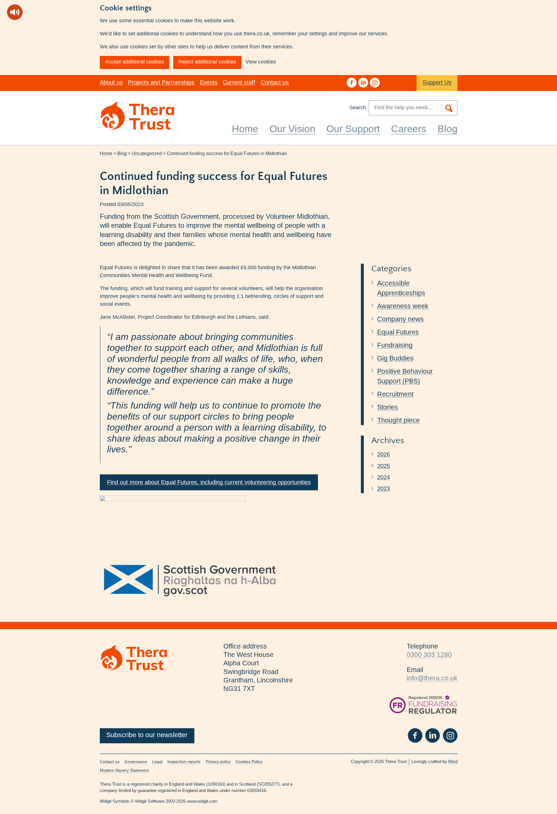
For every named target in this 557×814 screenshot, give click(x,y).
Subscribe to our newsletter (147, 735)
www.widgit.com (202, 801)
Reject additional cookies (207, 62)
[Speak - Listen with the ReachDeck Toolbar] (15, 12)
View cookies (260, 62)
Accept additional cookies (134, 62)
